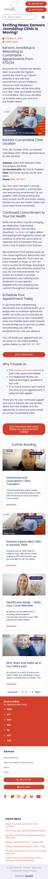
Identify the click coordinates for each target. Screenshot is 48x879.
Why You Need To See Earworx (19, 762)
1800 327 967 (17, 179)
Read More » (11, 505)
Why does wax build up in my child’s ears (23, 664)
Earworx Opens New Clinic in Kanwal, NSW (23, 543)
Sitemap (26, 867)
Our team (20, 232)
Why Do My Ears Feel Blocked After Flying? (25, 830)
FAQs (6, 772)
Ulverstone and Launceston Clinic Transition (18, 481)
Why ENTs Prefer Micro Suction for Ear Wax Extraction (25, 852)
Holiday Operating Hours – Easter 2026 (24, 842)
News (6, 767)
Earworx (18, 867)
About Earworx (11, 757)
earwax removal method (27, 370)
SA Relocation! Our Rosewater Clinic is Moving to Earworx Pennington (23, 859)
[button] (43, 17)
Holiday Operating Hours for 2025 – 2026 (25, 846)
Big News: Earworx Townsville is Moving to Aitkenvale (25, 836)
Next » (38, 692)
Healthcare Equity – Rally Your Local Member (23, 603)
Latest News (11, 41)
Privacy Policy (30, 871)
